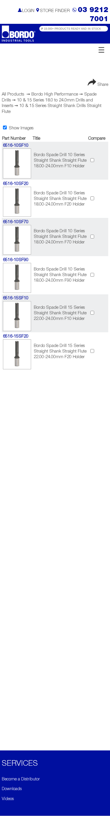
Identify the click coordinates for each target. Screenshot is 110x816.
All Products (13, 94)
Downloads (12, 789)
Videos (8, 799)
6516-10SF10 (15, 146)
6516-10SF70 (15, 222)
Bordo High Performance (54, 94)
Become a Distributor (21, 779)
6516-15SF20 (15, 336)
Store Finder (55, 11)
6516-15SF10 (15, 298)
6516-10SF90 (15, 260)
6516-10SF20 (15, 184)
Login (28, 11)
